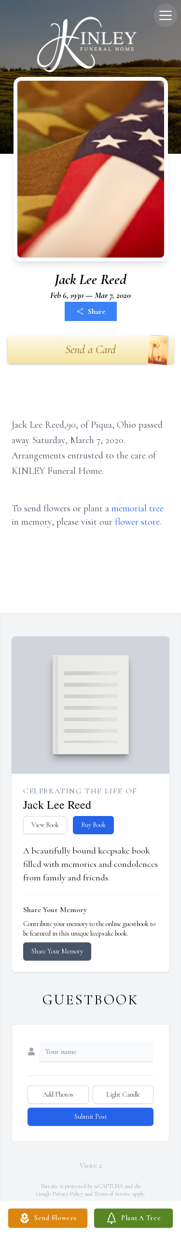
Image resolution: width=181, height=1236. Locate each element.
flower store (137, 522)
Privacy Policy (68, 1193)
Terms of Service (112, 1193)
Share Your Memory (57, 951)
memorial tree (137, 508)
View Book (45, 825)
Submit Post (90, 1116)
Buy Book (93, 825)
